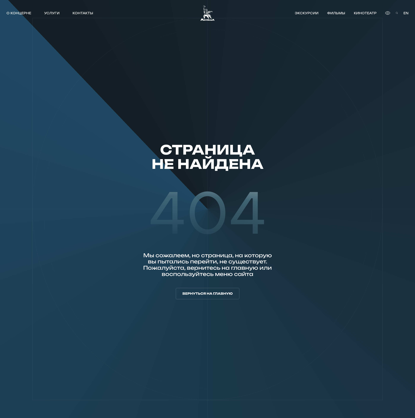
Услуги (52, 13)
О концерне (18, 13)
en (406, 13)
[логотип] (207, 13)
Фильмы (336, 13)
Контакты (83, 13)
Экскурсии (306, 13)
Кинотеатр (365, 13)
